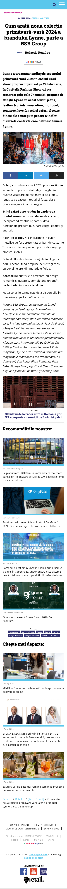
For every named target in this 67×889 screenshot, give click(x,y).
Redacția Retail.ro (37, 52)
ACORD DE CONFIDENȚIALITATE (22, 828)
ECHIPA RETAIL (51, 828)
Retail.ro (7, 799)
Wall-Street (52, 836)
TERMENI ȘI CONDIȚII (45, 824)
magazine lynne (32, 635)
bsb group (14, 632)
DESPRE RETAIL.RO (19, 824)
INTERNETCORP (33, 836)
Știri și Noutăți (40, 18)
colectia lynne (28, 632)
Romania (54, 635)
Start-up (38, 839)
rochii (44, 635)
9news (51, 839)
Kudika (14, 839)
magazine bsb (15, 635)
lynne (56, 632)
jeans (47, 632)
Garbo (26, 839)
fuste (39, 632)
